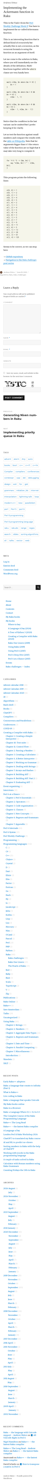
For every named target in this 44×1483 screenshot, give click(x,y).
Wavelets (7, 1059)
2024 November (10, 1196)
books (7, 465)
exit (15, 484)
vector (19, 540)
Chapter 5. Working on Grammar (21, 762)
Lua (7, 923)
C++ (8, 855)
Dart (8, 871)
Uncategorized (10, 1017)
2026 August (9, 1188)
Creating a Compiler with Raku (18, 732)
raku (6, 528)
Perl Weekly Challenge (14, 836)
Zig (7, 993)
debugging (33, 478)
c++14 (35, 465)
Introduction (12, 1055)
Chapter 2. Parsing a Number (19, 750)
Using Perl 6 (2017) (17, 651)
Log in (6, 562)
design (7, 484)
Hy (7, 899)
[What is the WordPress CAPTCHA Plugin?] (17, 384)
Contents (10, 609)
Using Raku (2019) (16, 647)
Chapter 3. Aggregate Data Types (21, 1033)
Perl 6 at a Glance (11, 794)
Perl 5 (13, 509)
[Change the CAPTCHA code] (32, 382)
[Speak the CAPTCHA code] (32, 386)
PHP (8, 946)
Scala (8, 982)
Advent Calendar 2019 (13, 689)
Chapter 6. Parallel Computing (20, 1047)
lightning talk (25, 497)
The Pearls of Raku (17, 966)
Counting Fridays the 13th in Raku (19, 1170)
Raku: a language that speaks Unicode (21, 1100)
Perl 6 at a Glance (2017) (19, 659)
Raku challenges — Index (18, 666)
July (10, 1192)
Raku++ (7, 1005)
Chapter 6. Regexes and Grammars (22, 817)
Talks (6, 1013)
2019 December (10, 1275)
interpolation (10, 497)
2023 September (10, 1212)
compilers (20, 471)
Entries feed (9, 566)
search (7, 534)
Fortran (9, 887)
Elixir (8, 875)
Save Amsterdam (11, 1009)
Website (7, 361)
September (14, 1240)
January (12, 1271)
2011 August (8, 1378)
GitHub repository (14, 256)
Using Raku (8, 1021)
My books (10, 621)
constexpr (9, 478)
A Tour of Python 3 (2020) (20, 632)
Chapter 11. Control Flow (17, 747)
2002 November (10, 1414)
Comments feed (10, 570)
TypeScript (11, 986)
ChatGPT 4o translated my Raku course (21, 1138)
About (8, 605)
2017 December (10, 1339)
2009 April (8, 1406)
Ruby (8, 974)
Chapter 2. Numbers (15, 1029)
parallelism (30, 503)
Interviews (8, 790)
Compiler (8, 471)
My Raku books (13, 617)
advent (7, 459)
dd (24, 478)
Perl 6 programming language (18, 522)
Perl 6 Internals (10, 828)
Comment (8, 302)
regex (32, 528)
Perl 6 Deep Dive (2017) (18, 655)
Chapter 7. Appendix (15, 824)
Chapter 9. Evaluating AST (18, 782)
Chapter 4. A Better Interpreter (20, 758)
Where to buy (14, 624)
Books (6, 709)
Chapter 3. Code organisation (19, 806)
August (11, 1216)
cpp (18, 478)
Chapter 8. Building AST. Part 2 (20, 778)
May (10, 1204)
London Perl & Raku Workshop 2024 (20, 1134)
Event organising (11, 786)
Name (6, 338)
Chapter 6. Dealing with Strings (21, 766)
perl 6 (22, 509)
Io (7, 903)
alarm (16, 459)
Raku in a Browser (12, 1108)
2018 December (10, 1311)
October (12, 1200)
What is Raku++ (10, 1092)
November (13, 1236)
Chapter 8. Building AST (17, 774)
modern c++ (10, 503)
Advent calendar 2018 (13, 685)
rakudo (14, 528)
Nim (8, 931)
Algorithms (4, 275)
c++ (21, 465)
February (12, 1224)
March (12, 1263)
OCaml (9, 935)
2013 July (7, 1366)
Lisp (8, 919)
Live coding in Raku (12, 1096)
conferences (33, 471)
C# (7, 851)
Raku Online (9, 1001)
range (23, 528)
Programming (10, 840)
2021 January (9, 1228)
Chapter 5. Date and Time (17, 1043)
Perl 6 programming (13, 515)
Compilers (8, 716)
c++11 (27, 465)
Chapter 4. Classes (14, 809)
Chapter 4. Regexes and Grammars (22, 1037)
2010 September (10, 1386)
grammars (9, 490)
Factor (9, 883)
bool (15, 465)
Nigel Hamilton (10, 1442)
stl (5, 540)
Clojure (9, 859)
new (20, 503)
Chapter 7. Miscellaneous (18, 1051)
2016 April (8, 1343)
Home (8, 601)
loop (37, 497)
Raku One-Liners (16, 962)
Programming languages (15, 844)
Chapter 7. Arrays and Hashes (19, 770)
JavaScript (10, 907)
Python (9, 950)
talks (11, 540)
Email (6, 349)
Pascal (9, 938)
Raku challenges (19, 275)
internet (35, 490)
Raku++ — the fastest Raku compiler (20, 1126)
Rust (8, 978)
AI (4, 697)
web (27, 540)
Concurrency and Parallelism (17, 720)
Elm (8, 879)
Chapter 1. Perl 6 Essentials (18, 798)
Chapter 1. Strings (14, 1025)
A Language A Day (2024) (19, 628)
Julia (8, 911)
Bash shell (8, 705)
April (10, 1208)
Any (23, 459)
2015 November (10, 1347)
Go (7, 891)
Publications (9, 997)
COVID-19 (7, 728)
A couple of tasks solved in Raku (18, 1159)
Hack (8, 895)
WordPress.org (10, 573)
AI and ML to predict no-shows (18, 1142)
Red (7, 970)
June (11, 1252)
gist (26, 484)
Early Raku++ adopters (14, 1081)
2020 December (10, 1232)
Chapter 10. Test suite (16, 743)
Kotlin (9, 915)
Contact (9, 613)
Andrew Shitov (10, 3)
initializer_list (22, 490)
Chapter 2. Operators (15, 802)
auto (30, 459)
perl (6, 509)
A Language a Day (11, 1130)
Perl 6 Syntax (9, 832)
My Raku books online (13, 1104)
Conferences (9, 724)
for (20, 484)
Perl (8, 942)
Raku (11, 275)
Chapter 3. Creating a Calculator (21, 754)
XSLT (5, 1063)
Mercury (10, 927)
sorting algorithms (29, 534)
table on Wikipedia (16, 141)
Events (9, 663)
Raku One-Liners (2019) (19, 643)
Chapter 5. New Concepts (17, 813)
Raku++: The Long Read (14, 1122)
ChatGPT (7, 713)
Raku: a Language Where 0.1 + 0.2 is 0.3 (21, 1112)
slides (15, 534)
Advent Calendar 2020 (13, 693)
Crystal (9, 863)
